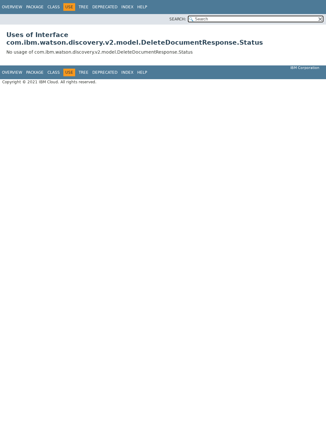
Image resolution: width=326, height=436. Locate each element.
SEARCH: (177, 19)
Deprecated (104, 7)
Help (142, 7)
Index (127, 7)
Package (35, 7)
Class (53, 7)
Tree (84, 7)
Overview (12, 7)
